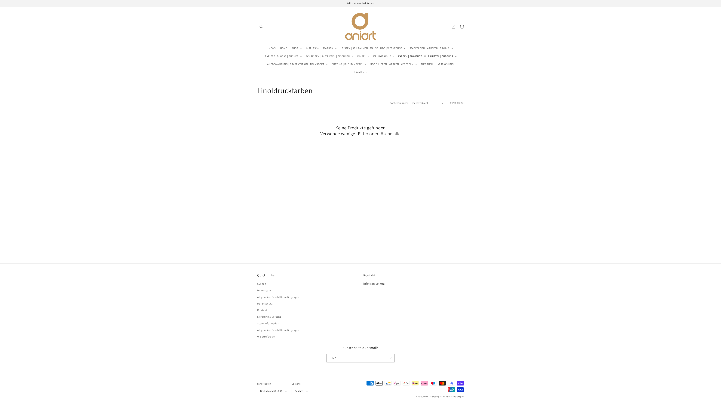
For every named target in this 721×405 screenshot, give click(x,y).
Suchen (261, 283)
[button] (261, 26)
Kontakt (262, 310)
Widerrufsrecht (266, 336)
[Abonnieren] (390, 358)
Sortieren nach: (399, 103)
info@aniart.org (374, 284)
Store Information (268, 323)
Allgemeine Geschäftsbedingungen (278, 297)
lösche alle (390, 133)
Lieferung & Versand (269, 316)
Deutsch (299, 391)
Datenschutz (265, 303)
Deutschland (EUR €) (271, 391)
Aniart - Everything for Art (434, 396)
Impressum (264, 290)
